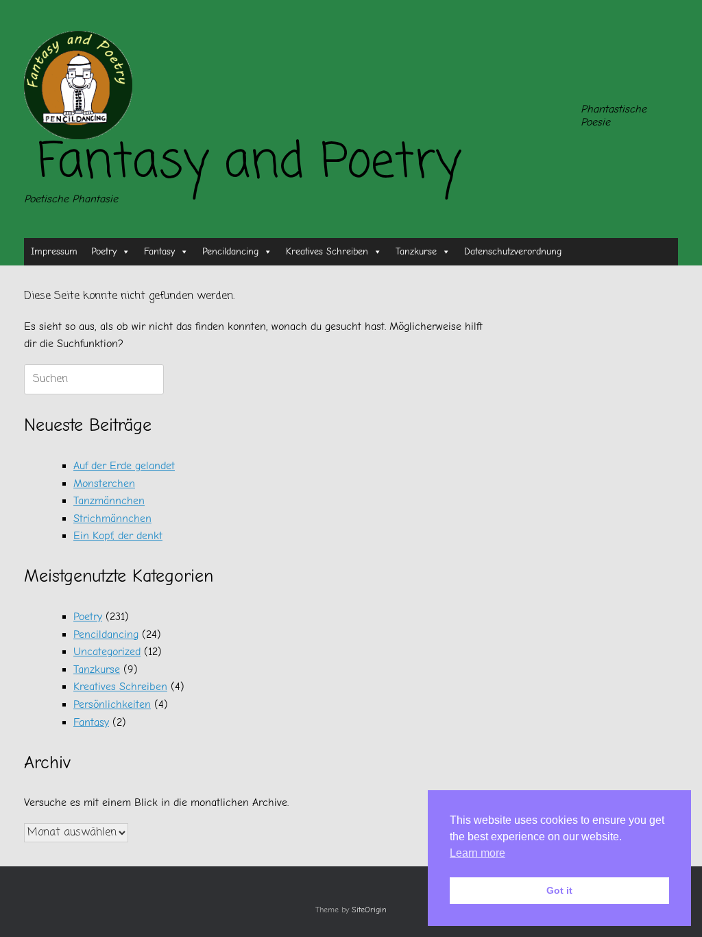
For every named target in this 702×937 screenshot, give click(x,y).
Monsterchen (104, 483)
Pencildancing (230, 251)
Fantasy (159, 251)
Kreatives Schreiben (327, 251)
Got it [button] (559, 890)
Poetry (104, 251)
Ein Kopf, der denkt (117, 536)
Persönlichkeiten (112, 704)
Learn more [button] (477, 853)
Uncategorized (107, 651)
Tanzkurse (416, 251)
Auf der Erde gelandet (124, 466)
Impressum (54, 251)
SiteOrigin (369, 909)
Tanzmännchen (109, 501)
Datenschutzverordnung (512, 251)
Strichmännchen (112, 518)
